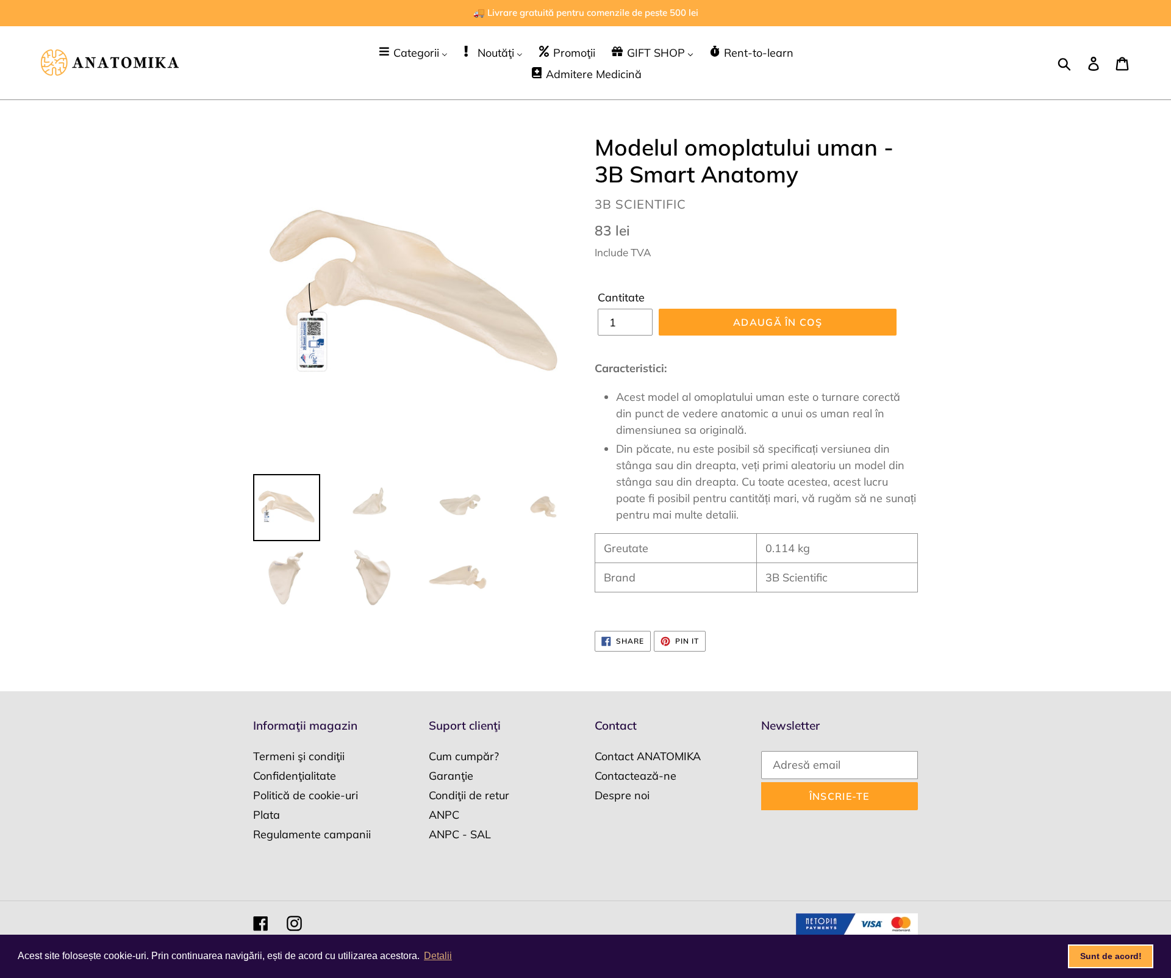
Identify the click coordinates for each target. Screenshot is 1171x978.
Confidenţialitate (294, 776)
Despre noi (622, 795)
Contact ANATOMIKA (648, 756)
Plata (266, 815)
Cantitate (621, 297)
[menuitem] (412, 52)
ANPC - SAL (460, 834)
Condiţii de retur (469, 795)
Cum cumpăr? (464, 756)
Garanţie (451, 776)
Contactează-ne (635, 776)
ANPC (444, 815)
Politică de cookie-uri (305, 795)
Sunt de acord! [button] (1111, 956)
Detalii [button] (438, 956)
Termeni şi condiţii (299, 756)
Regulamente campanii (312, 834)
